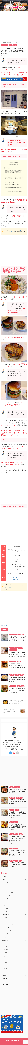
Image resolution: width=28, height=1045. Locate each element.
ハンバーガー (18, 586)
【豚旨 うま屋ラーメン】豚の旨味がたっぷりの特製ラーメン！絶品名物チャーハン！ (18, 852)
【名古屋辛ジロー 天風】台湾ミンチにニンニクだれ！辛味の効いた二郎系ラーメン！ (18, 813)
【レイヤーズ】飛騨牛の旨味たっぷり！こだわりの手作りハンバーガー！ (17, 690)
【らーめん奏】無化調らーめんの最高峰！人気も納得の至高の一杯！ (17, 679)
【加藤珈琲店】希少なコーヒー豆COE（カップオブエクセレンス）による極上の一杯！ (17, 654)
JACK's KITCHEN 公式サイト (14, 136)
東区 (9, 625)
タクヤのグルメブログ (14, 1040)
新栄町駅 (9, 587)
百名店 (12, 625)
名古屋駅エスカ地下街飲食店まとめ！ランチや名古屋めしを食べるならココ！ (17, 801)
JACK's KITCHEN (9, 586)
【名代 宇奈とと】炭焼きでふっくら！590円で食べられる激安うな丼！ (18, 864)
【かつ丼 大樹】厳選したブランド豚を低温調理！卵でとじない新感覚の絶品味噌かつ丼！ (18, 826)
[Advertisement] (14, 26)
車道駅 (14, 587)
